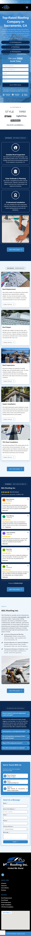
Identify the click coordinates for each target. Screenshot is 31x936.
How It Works (5, 888)
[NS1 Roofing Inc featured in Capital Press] (21, 116)
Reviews (3, 890)
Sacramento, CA (23, 617)
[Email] (5, 782)
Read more (5, 510)
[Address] (5, 788)
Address (9, 787)
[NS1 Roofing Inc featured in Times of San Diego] (22, 112)
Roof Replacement (6, 898)
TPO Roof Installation (7, 907)
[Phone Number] (5, 776)
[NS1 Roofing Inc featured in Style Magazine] (9, 112)
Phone (5, 820)
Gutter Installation (6, 904)
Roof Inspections (6, 902)
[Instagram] (2, 874)
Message (6, 832)
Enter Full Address (9, 809)
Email (9, 781)
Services (3, 883)
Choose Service (8, 826)
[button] (27, 7)
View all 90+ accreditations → (15, 125)
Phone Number (11, 775)
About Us (4, 885)
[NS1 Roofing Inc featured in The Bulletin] (15, 121)
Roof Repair (4, 900)
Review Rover (18, 583)
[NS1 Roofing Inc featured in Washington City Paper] (8, 116)
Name (5, 803)
